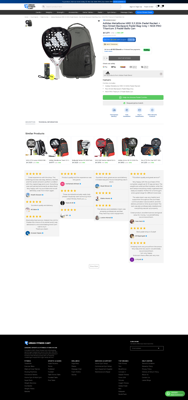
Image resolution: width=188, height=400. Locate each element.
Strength (60, 12)
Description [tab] (30, 122)
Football (51, 372)
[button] (42, 184)
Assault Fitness (123, 375)
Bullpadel (121, 391)
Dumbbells (28, 386)
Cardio (38, 12)
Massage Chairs (127, 12)
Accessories (73, 12)
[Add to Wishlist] (99, 21)
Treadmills (27, 363)
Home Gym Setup (101, 363)
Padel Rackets (53, 363)
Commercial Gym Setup (103, 366)
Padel (100, 12)
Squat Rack (28, 380)
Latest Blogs (146, 380)
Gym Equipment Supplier (104, 369)
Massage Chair (76, 369)
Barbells (27, 391)
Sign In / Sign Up (136, 7)
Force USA (122, 377)
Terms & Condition (148, 363)
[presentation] (27, 151)
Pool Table (51, 380)
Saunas (73, 375)
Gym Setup (111, 12)
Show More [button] (94, 266)
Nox (119, 389)
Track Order (148, 7)
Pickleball (51, 369)
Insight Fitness (123, 383)
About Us (145, 375)
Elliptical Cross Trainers (32, 369)
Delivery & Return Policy (150, 372)
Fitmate (121, 380)
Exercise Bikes (29, 366)
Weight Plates (29, 389)
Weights (49, 12)
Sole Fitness (122, 363)
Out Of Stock (124, 58)
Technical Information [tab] (48, 122)
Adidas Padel (122, 386)
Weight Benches (30, 383)
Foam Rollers (76, 372)
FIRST (130, 40)
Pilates (73, 366)
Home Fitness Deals (144, 12)
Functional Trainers (30, 375)
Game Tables (88, 12)
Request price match (135, 103)
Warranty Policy (147, 366)
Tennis (50, 366)
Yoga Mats (75, 363)
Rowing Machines (30, 372)
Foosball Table (53, 377)
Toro (119, 366)
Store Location (118, 1)
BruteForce (122, 369)
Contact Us (146, 377)
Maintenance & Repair (102, 372)
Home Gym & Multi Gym (33, 377)
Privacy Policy (147, 369)
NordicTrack (122, 394)
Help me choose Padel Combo (135, 97)
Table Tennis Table (54, 375)
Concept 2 (122, 372)
